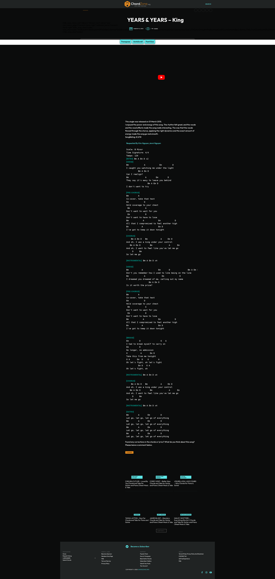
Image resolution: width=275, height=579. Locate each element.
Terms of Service (106, 561)
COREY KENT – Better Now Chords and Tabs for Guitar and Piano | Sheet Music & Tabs (161, 483)
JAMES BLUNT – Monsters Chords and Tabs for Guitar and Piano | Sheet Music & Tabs (161, 520)
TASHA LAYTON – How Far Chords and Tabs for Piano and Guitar (136, 520)
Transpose (125, 41)
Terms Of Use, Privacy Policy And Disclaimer (191, 554)
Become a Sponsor (106, 554)
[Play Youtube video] (161, 77)
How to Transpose (145, 556)
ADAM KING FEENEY (159, 477)
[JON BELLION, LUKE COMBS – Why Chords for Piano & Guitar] (185, 467)
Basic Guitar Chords (145, 558)
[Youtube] (210, 572)
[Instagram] (206, 572)
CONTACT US (182, 556)
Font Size (150, 41)
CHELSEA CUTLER (135, 477)
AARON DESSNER (183, 477)
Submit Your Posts (145, 563)
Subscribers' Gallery (145, 561)
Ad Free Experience (184, 558)
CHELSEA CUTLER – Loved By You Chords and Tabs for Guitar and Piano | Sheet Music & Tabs (136, 484)
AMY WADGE (161, 514)
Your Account (144, 566)
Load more (160, 531)
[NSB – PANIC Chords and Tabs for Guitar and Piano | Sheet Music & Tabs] (203, 10)
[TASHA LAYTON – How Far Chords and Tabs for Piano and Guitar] (137, 503)
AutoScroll (138, 41)
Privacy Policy (105, 563)
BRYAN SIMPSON (186, 514)
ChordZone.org (144, 569)
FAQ (102, 558)
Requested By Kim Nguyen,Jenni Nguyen (143, 143)
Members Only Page (107, 556)
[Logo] (137, 4)
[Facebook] (202, 572)
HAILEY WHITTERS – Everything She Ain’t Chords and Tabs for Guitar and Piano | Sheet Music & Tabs (185, 521)
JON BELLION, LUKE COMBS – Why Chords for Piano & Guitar (185, 483)
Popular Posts (144, 554)
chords (129, 452)
